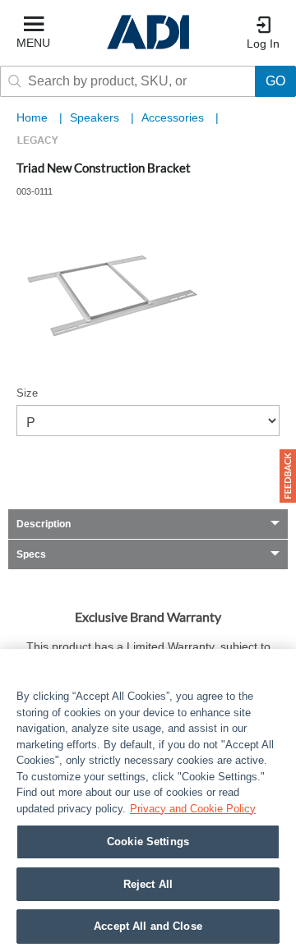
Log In (263, 43)
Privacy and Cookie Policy (193, 809)
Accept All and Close (148, 926)
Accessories (174, 117)
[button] (288, 476)
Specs (31, 554)
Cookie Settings (148, 841)
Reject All (148, 884)
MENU (33, 42)
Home (32, 117)
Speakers (96, 117)
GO (275, 81)
